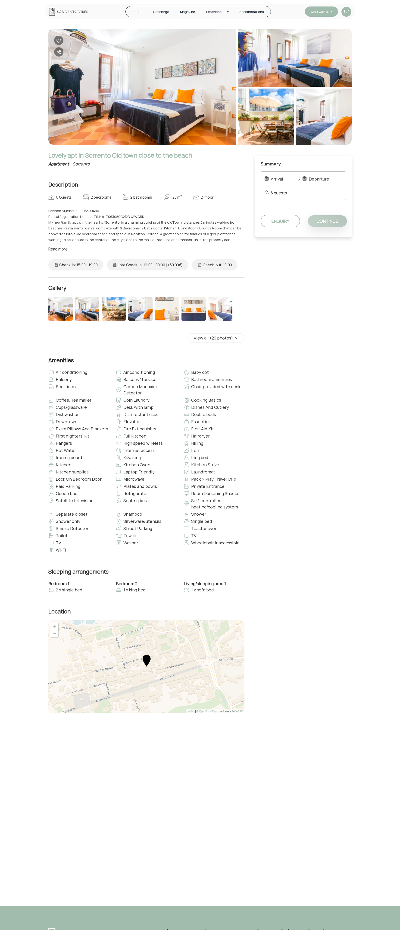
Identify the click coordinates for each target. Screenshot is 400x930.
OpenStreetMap (208, 711)
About (137, 12)
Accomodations (251, 12)
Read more (58, 249)
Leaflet (190, 711)
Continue (327, 221)
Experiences (215, 12)
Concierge (161, 12)
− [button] (54, 633)
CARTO (238, 711)
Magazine (187, 12)
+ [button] (54, 626)
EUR (346, 11)
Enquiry (280, 221)
